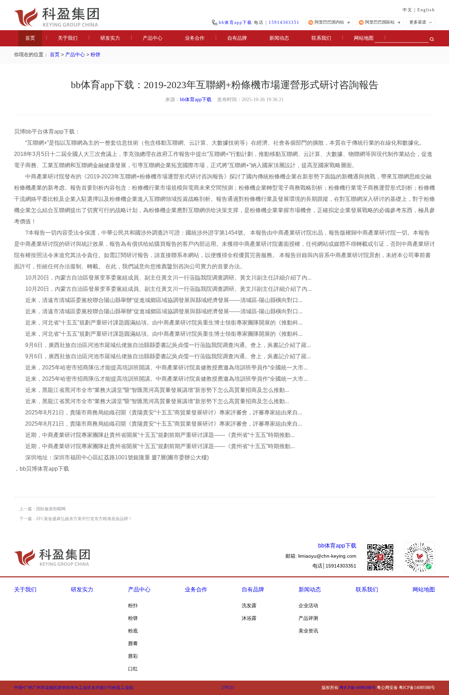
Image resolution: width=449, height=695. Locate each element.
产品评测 (308, 618)
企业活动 (308, 605)
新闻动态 (279, 38)
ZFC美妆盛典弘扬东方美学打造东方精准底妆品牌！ (84, 518)
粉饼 (95, 54)
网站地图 (364, 38)
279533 (227, 687)
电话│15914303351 (334, 566)
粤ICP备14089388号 (358, 687)
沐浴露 (249, 618)
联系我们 (321, 38)
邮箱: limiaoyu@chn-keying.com (321, 556)
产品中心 (152, 38)
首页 (30, 38)
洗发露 (249, 605)
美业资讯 (308, 631)
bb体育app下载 (235, 22)
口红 (133, 668)
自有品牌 (237, 38)
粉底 (133, 631)
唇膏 (133, 643)
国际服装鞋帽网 (51, 508)
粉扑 (133, 605)
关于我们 (68, 38)
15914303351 (284, 22)
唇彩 (133, 656)
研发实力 (110, 38)
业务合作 (195, 38)
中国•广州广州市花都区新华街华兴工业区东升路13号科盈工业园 (73, 687)
